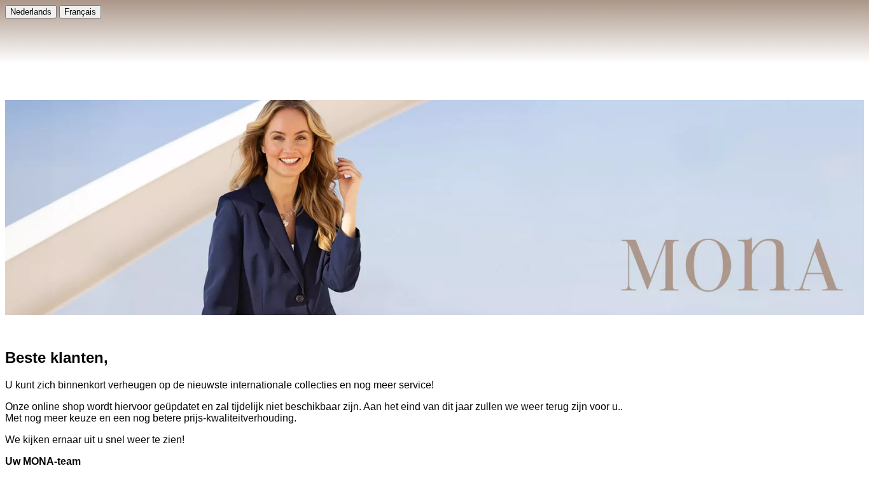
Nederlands (31, 12)
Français (80, 12)
